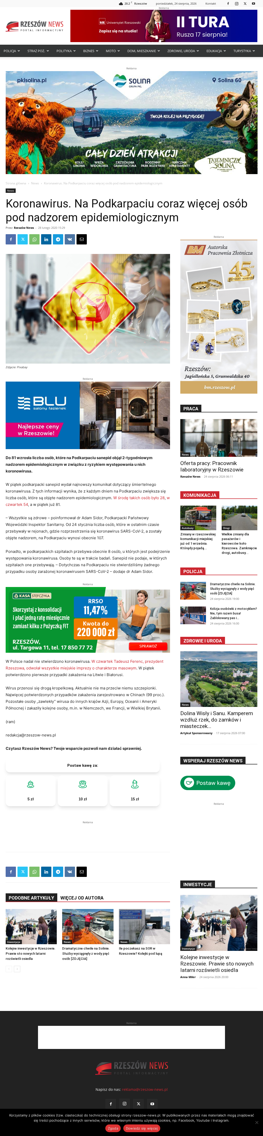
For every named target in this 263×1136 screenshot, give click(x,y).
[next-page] (17, 969)
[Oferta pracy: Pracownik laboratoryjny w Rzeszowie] (218, 438)
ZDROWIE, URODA (181, 51)
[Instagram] (236, 3)
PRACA (190, 408)
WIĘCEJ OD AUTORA (82, 898)
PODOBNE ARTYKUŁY (31, 898)
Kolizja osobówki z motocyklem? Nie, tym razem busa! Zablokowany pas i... (233, 613)
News (35, 183)
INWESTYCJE (197, 884)
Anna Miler (188, 977)
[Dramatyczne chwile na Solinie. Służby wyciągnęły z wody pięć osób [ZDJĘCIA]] (87, 926)
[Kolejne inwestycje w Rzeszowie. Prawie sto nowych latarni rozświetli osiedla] (31, 926)
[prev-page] (9, 969)
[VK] (70, 239)
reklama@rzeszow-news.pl (145, 1089)
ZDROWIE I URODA (202, 640)
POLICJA (10, 51)
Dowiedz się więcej (142, 1128)
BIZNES (88, 51)
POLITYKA (64, 51)
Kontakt (210, 3)
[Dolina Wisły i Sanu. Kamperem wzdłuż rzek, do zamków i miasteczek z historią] (218, 679)
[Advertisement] (88, 832)
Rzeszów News (24, 228)
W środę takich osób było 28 (138, 497)
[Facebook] (228, 3)
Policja (192, 571)
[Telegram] (58, 239)
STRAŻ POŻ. (36, 51)
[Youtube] (253, 3)
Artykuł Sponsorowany (196, 733)
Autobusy (187, 528)
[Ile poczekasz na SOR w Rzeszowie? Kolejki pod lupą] (144, 926)
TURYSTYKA (242, 51)
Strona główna (16, 183)
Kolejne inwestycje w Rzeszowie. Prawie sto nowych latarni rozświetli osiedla (30, 953)
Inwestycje (13, 942)
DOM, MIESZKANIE (141, 51)
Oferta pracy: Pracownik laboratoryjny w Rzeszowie (211, 466)
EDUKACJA (214, 51)
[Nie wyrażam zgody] (256, 1122)
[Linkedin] (46, 239)
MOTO (111, 51)
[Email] (82, 239)
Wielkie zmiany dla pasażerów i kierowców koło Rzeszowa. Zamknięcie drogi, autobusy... (239, 543)
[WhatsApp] (34, 239)
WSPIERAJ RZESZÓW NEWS (212, 760)
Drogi (226, 528)
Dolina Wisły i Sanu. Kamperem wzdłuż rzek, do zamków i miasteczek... (216, 719)
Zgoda (113, 1128)
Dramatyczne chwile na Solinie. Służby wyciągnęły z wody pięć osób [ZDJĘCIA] (86, 953)
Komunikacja (199, 495)
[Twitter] (245, 3)
